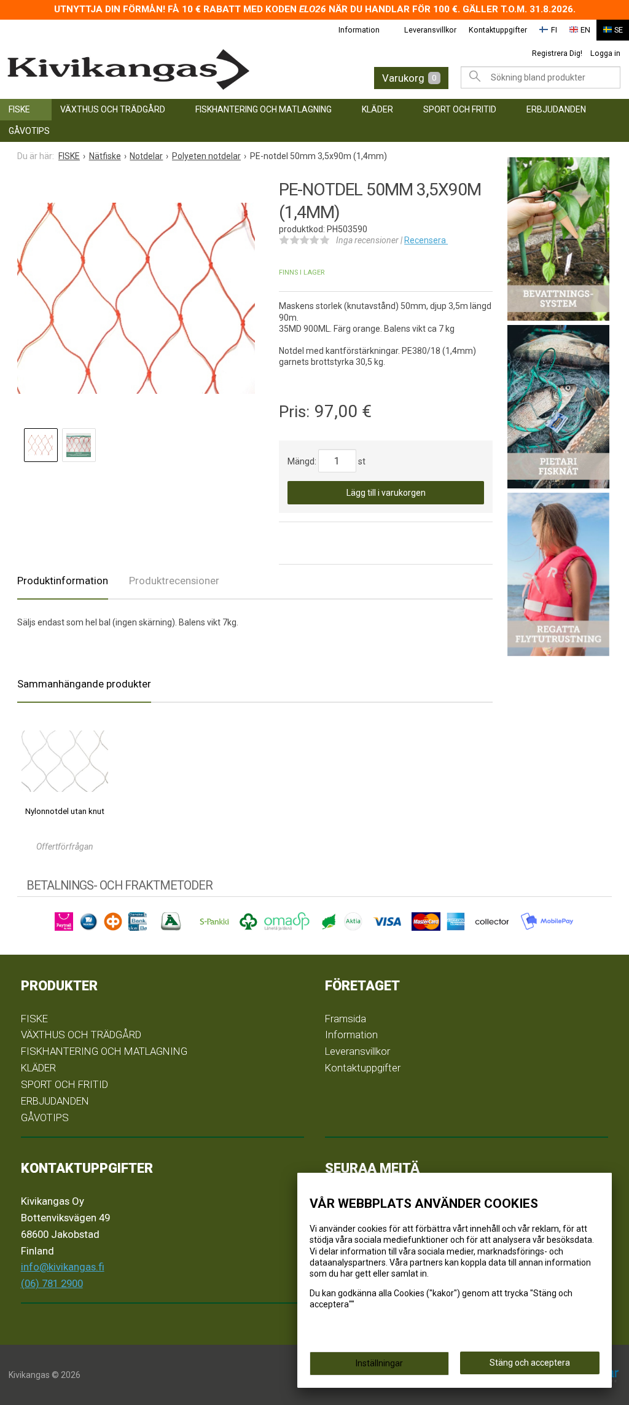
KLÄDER (377, 109)
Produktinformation (62, 580)
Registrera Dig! (557, 53)
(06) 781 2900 (52, 1283)
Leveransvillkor (430, 29)
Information (359, 29)
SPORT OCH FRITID (459, 109)
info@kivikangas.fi (62, 1267)
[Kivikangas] (141, 70)
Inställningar (379, 1363)
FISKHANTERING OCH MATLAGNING (263, 109)
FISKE (19, 109)
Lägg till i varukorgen (386, 493)
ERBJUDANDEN (556, 109)
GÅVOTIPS (29, 131)
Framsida (345, 1018)
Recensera (426, 240)
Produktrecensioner (174, 580)
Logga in (605, 53)
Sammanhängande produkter (84, 684)
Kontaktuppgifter (498, 29)
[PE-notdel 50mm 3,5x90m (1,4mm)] (136, 298)
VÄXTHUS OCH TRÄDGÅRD (112, 109)
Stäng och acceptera (530, 1363)
